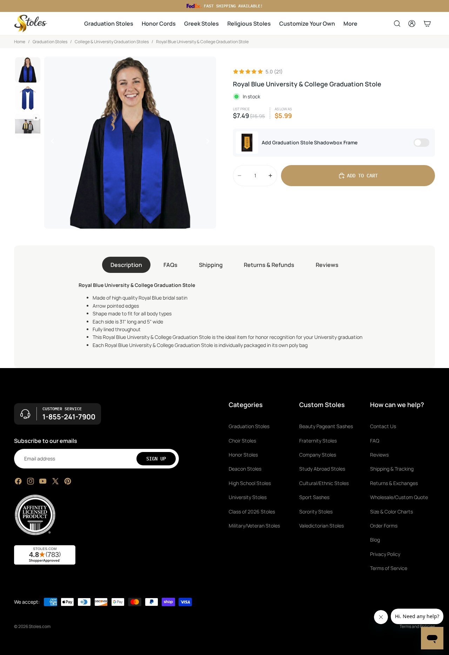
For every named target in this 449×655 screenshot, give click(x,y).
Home (19, 42)
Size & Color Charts (391, 511)
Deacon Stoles (245, 469)
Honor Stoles (243, 454)
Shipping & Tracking (392, 469)
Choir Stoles (242, 440)
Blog (375, 540)
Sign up (156, 459)
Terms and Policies (417, 626)
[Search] (397, 23)
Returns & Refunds (269, 265)
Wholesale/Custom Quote (399, 497)
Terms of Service (388, 568)
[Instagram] (30, 481)
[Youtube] (43, 481)
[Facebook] (18, 481)
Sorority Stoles (316, 511)
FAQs (170, 265)
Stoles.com (40, 626)
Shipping (211, 265)
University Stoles (248, 497)
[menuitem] (350, 23)
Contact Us (383, 426)
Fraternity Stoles (318, 440)
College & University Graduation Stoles (112, 42)
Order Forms (383, 525)
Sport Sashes (314, 497)
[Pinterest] (67, 481)
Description (126, 265)
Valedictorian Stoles (321, 525)
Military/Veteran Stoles (254, 525)
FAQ (374, 440)
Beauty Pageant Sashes (326, 426)
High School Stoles (250, 483)
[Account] (412, 23)
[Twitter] (55, 481)
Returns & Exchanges (394, 483)
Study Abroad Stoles (322, 469)
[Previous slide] (50, 142)
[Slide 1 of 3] (27, 70)
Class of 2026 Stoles (252, 511)
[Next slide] (209, 142)
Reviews (327, 265)
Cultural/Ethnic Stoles (324, 483)
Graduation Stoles (50, 42)
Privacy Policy (385, 554)
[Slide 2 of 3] (27, 98)
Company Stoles (317, 454)
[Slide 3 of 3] (27, 126)
